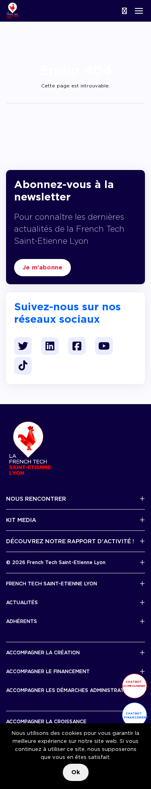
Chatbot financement (135, 715)
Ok (75, 772)
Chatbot (133, 683)
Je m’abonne (42, 267)
